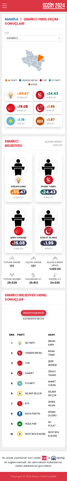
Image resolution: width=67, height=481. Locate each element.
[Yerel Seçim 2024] (54, 5)
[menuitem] (42, 61)
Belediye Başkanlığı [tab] (33, 312)
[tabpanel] (33, 383)
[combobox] (33, 38)
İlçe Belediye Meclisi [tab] (33, 318)
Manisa (11, 19)
